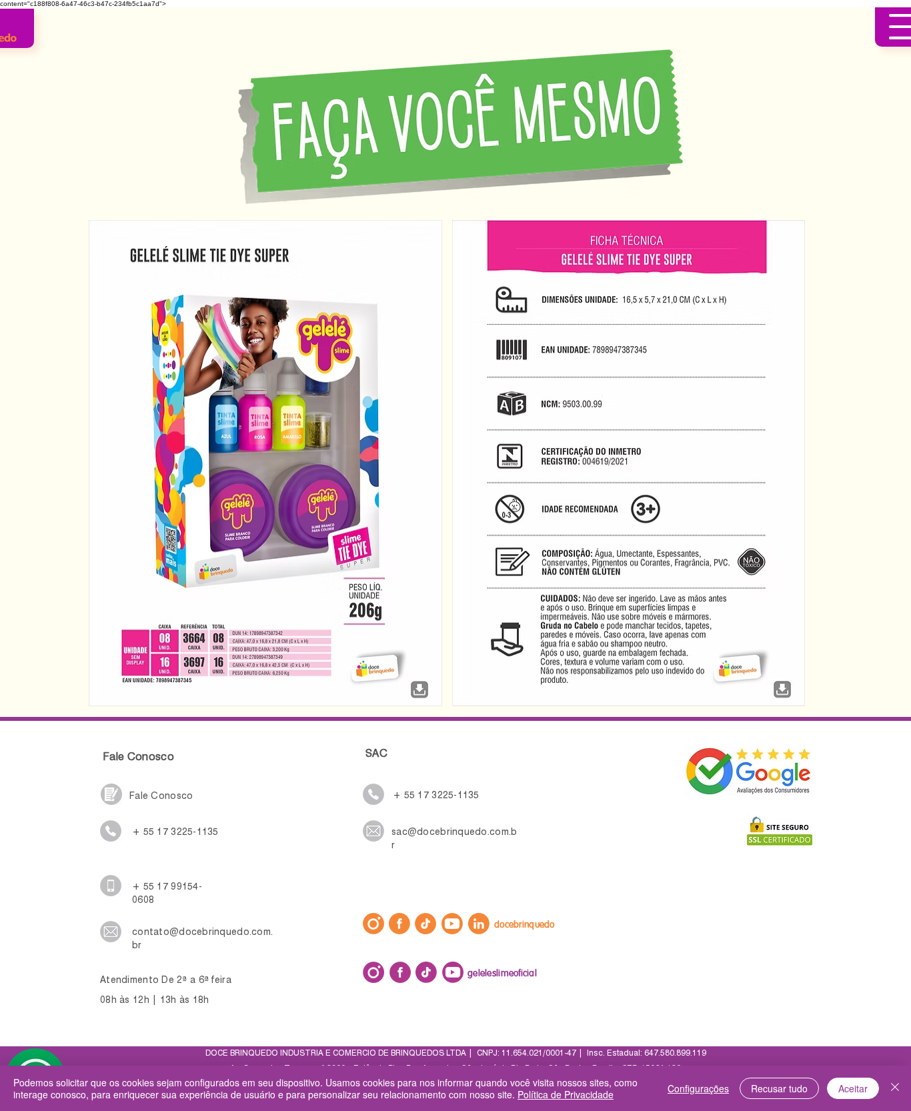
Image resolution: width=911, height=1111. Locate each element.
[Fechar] (895, 1088)
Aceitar (853, 1088)
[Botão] (418, 686)
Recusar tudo (779, 1088)
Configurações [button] (698, 1088)
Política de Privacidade (566, 1094)
